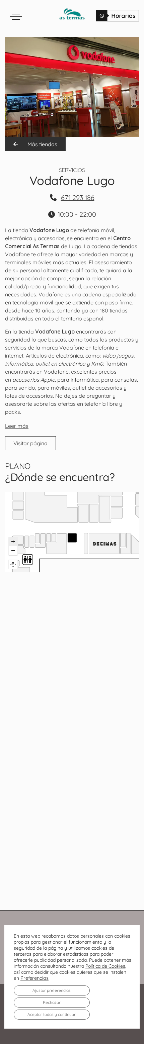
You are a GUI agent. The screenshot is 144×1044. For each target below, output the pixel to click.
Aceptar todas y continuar (51, 1014)
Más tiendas (41, 144)
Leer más (16, 425)
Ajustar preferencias (51, 990)
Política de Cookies (105, 966)
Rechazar (52, 1002)
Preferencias (34, 978)
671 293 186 (77, 197)
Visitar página (30, 443)
